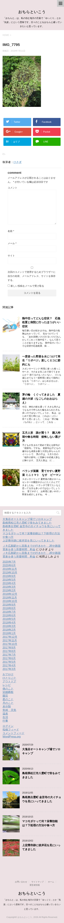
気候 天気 (9, 710)
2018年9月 (9, 604)
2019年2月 (9, 590)
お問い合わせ (21, 882)
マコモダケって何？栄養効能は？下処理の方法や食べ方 (40, 823)
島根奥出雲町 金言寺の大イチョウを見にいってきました (41, 799)
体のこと (8, 688)
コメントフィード (13, 733)
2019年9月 (9, 576)
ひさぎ (17, 162)
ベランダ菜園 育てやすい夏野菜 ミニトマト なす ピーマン (41, 472)
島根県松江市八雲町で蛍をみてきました (27, 522)
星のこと (8, 699)
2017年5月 (9, 661)
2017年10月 (10, 644)
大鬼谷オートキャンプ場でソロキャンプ (27, 519)
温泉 (5, 713)
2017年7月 (9, 654)
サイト (11, 255)
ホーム (51, 882)
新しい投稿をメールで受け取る (27, 286)
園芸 (5, 695)
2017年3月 (9, 669)
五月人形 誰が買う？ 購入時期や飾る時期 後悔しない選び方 (41, 436)
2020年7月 (9, 561)
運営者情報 (35, 885)
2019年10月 (10, 572)
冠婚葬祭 (8, 692)
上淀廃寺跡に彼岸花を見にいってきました (28, 540)
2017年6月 (9, 658)
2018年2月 (9, 629)
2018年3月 (9, 626)
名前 (11, 231)
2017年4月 (9, 665)
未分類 (7, 706)
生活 (5, 717)
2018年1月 (9, 633)
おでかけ (8, 674)
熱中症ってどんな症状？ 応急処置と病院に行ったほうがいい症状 (41, 322)
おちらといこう (32, 12)
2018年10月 (10, 601)
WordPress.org (12, 736)
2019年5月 (9, 579)
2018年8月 (9, 608)
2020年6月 (9, 565)
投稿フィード (11, 729)
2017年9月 (9, 647)
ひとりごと (9, 677)
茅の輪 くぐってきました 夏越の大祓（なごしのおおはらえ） (41, 398)
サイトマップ (37, 882)
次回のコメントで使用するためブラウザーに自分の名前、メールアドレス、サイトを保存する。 (31, 276)
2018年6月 (9, 615)
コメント (12, 187)
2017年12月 (10, 636)
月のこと (8, 702)
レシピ (7, 685)
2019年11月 (10, 569)
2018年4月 (9, 622)
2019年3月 (9, 586)
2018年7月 (9, 611)
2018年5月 (9, 619)
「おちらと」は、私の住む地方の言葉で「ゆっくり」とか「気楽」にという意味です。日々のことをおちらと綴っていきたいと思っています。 (32, 904)
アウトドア (9, 681)
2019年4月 (9, 583)
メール (12, 243)
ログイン (8, 726)
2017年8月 (9, 651)
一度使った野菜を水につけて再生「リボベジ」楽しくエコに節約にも (41, 360)
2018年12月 (10, 594)
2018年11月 (10, 597)
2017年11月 (10, 640)
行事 (5, 720)
